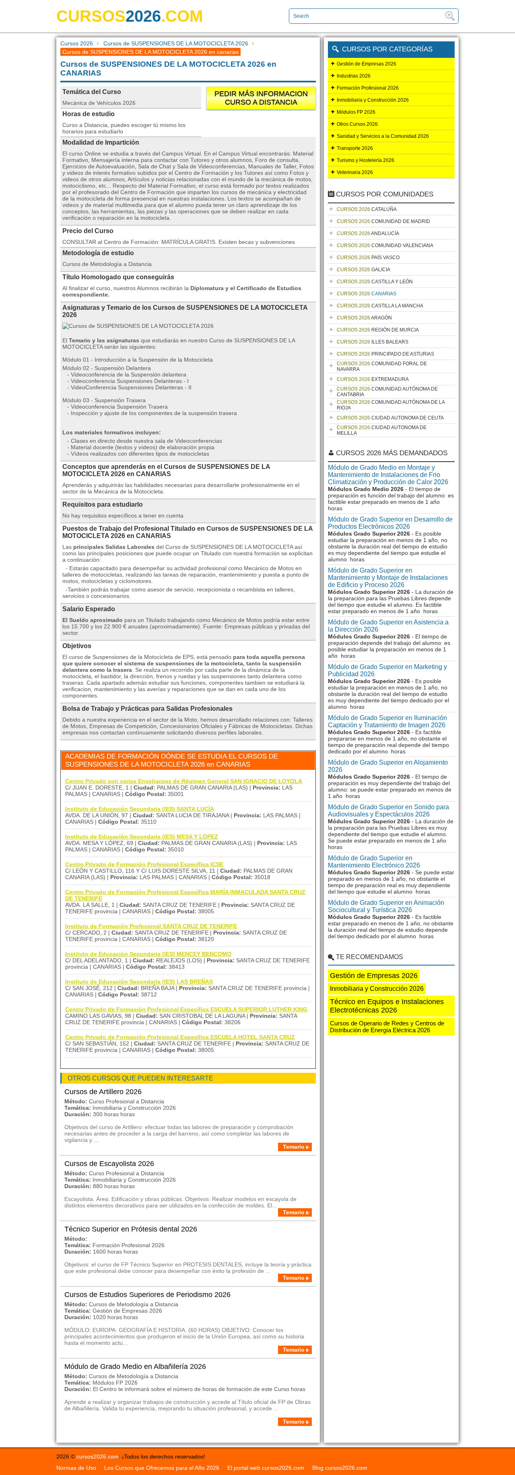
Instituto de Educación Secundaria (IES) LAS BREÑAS (139, 981)
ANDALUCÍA (368, 233)
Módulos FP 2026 (356, 112)
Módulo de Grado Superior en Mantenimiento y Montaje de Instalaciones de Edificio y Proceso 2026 (388, 577)
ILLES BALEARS (372, 342)
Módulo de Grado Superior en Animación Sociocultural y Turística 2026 (386, 906)
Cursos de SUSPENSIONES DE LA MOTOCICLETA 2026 (175, 43)
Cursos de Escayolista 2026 (109, 1164)
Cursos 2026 (76, 43)
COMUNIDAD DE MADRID (383, 221)
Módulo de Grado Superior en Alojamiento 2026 (388, 766)
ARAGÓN (364, 318)
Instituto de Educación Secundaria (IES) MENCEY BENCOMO (148, 954)
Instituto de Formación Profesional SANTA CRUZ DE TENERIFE (151, 926)
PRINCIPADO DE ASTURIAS (385, 354)
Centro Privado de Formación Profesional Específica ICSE (144, 864)
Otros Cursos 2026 (357, 124)
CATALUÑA (367, 209)
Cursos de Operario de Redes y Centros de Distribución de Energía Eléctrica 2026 (387, 1026)
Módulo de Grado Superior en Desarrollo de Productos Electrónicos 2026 (390, 523)
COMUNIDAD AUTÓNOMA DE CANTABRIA (387, 391)
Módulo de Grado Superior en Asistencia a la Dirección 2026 (388, 626)
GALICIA (363, 269)
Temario (294, 1147)
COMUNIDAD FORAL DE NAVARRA (382, 366)
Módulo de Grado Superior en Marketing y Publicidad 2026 (387, 670)
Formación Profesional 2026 (368, 88)
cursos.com (129, 16)
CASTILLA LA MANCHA (380, 306)
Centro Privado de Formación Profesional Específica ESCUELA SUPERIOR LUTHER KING (186, 1009)
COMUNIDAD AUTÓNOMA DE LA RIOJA (391, 405)
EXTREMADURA (373, 379)
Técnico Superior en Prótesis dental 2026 (130, 1229)
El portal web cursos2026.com (265, 1468)
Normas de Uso (76, 1468)
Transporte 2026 (355, 148)
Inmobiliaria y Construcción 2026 (373, 100)
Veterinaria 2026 (355, 172)
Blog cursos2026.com (339, 1468)
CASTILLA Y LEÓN (375, 281)
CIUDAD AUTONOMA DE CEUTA (390, 418)
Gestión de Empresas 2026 (366, 64)
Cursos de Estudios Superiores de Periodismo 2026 (147, 1295)
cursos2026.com (97, 1456)
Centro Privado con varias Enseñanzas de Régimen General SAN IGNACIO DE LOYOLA (183, 781)
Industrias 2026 (354, 76)
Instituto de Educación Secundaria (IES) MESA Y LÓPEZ (141, 836)
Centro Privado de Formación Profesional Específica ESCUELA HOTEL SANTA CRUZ (180, 1037)
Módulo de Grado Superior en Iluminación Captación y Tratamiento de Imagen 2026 (387, 721)
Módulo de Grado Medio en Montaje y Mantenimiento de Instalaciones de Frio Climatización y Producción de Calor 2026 (388, 474)
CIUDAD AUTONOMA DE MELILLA (381, 430)
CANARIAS (366, 294)
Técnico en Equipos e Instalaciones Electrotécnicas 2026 (387, 1006)
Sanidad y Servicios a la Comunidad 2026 (383, 136)
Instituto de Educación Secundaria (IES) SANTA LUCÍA (139, 809)
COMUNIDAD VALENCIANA (385, 245)
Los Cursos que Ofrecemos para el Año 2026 (161, 1468)
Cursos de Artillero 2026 (103, 1092)
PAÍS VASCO (368, 257)
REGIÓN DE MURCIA (378, 330)
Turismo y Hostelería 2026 (365, 160)
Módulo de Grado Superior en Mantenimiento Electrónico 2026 (374, 862)
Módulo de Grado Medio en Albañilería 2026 (135, 1366)
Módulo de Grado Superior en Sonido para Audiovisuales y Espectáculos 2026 (388, 811)
